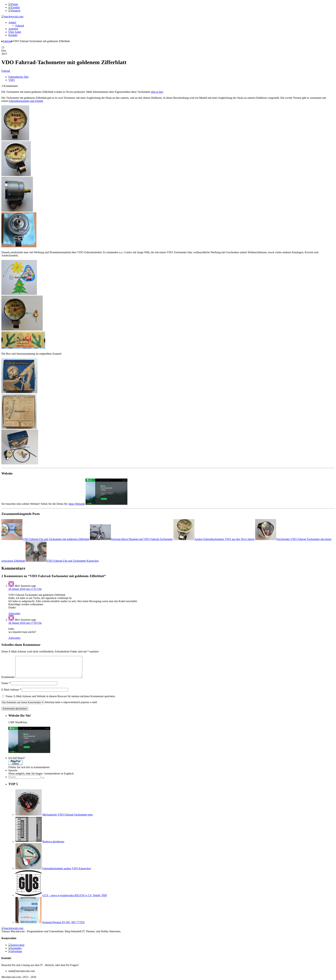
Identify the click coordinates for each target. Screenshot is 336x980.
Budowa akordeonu (53, 841)
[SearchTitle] (42, 777)
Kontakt (12, 35)
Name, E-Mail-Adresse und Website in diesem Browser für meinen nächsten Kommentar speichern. (60, 696)
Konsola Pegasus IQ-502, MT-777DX (63, 922)
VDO (11, 79)
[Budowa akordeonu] (28, 841)
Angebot (13, 28)
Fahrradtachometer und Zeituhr (26, 100)
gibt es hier (157, 91)
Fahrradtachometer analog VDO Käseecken (66, 868)
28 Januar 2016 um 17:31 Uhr (25, 588)
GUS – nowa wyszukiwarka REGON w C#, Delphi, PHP (74, 895)
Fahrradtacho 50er (18, 76)
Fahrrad (19, 25)
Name (5, 683)
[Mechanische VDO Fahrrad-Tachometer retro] (28, 814)
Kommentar (8, 677)
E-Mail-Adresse (11, 689)
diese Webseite (77, 503)
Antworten (14, 613)
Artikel (12, 22)
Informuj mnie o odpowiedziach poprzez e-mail (71, 702)
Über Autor (14, 31)
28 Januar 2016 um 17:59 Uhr (25, 622)
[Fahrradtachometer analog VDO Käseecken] (28, 868)
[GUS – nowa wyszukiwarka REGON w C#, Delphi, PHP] (28, 895)
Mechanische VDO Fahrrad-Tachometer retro (67, 814)
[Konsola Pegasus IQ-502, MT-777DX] (28, 922)
